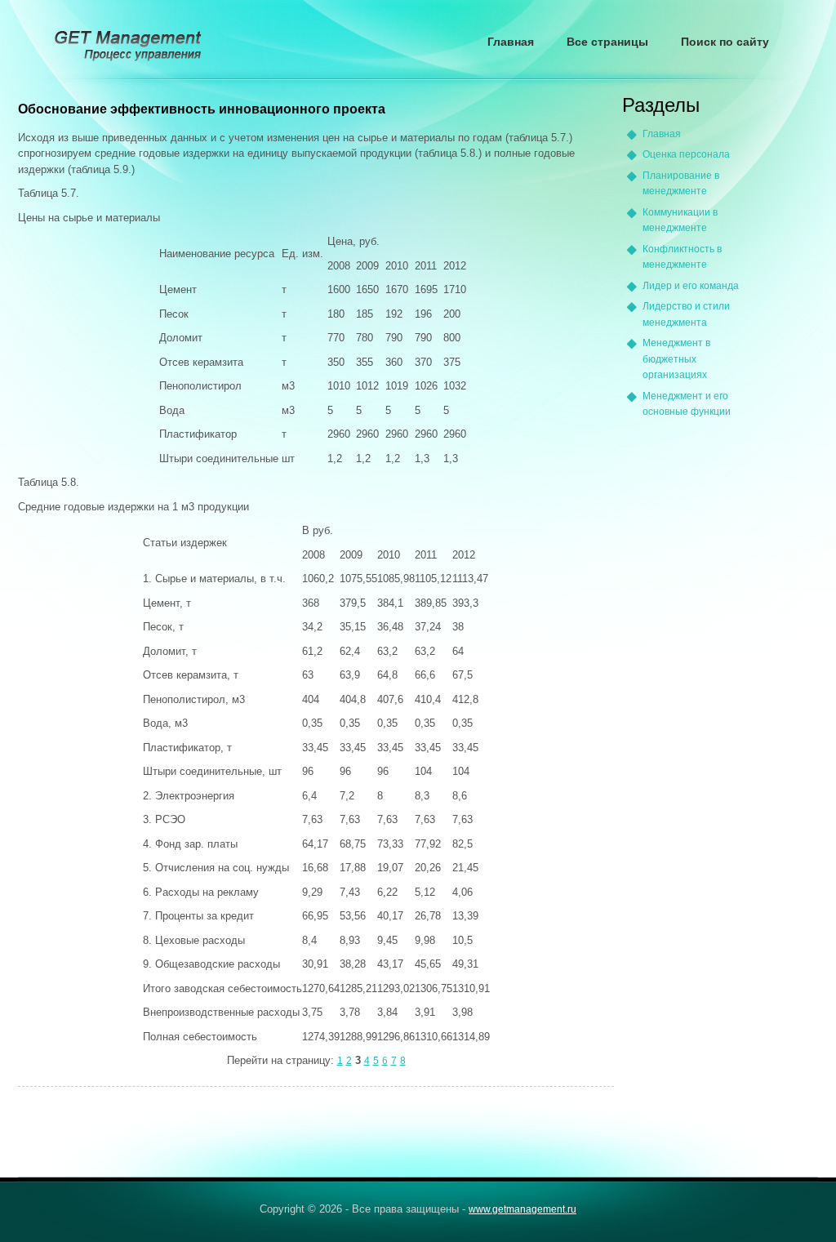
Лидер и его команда (691, 286)
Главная (510, 41)
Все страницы (607, 41)
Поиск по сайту (725, 41)
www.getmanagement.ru (522, 1209)
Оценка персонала (686, 154)
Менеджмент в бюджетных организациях (676, 359)
